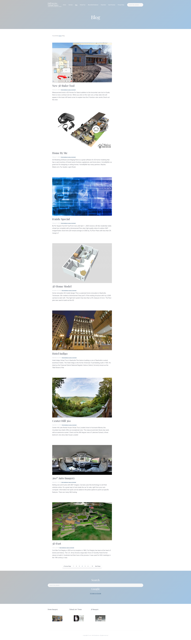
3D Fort (56, 543)
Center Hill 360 (61, 421)
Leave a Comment (72, 89)
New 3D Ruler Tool (63, 85)
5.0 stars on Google (95, 593)
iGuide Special (61, 219)
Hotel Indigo (60, 353)
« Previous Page (67, 567)
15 (93, 566)
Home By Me (59, 153)
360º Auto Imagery (63, 478)
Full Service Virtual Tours (53, 4)
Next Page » (98, 567)
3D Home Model (61, 286)
